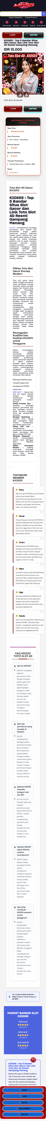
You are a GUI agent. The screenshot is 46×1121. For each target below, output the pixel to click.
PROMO (24, 1090)
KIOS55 (12, 228)
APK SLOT (17, 392)
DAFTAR (33, 35)
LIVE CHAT (24, 1114)
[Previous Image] (4, 74)
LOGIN (12, 35)
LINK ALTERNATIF (24, 1108)
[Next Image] (42, 74)
